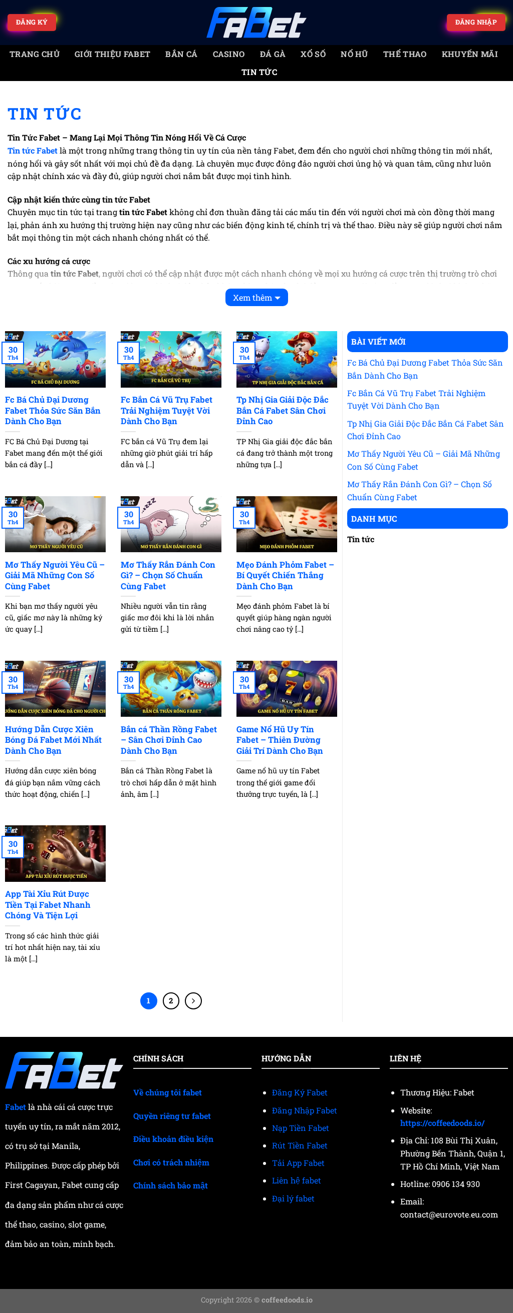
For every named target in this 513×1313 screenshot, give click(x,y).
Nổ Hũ (354, 54)
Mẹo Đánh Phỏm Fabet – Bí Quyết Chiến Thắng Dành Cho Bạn (285, 575)
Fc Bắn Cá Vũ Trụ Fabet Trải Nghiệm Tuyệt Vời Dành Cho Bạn (166, 410)
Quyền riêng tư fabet (172, 1115)
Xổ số (313, 54)
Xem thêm (252, 297)
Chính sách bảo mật (170, 1185)
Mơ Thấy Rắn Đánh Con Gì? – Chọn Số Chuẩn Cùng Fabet (168, 575)
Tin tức (259, 72)
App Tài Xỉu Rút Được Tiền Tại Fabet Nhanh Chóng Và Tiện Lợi (48, 904)
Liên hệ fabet (296, 1180)
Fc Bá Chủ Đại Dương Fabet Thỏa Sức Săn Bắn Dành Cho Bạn (53, 410)
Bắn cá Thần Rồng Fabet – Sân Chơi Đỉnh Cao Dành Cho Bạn (169, 740)
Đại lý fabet (293, 1198)
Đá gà (273, 54)
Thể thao (405, 54)
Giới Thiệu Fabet (112, 54)
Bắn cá (181, 54)
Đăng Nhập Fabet (304, 1110)
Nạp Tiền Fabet (300, 1127)
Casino (229, 54)
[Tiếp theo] (193, 1000)
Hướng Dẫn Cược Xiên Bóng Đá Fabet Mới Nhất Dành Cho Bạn (53, 740)
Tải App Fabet (298, 1162)
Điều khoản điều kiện (173, 1138)
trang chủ (35, 54)
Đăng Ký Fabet (300, 1092)
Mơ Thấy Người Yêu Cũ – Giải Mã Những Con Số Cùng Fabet (55, 575)
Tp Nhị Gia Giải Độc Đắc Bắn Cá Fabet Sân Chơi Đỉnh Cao (282, 410)
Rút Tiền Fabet (300, 1145)
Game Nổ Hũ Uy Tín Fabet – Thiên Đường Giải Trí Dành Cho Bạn (279, 740)
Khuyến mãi (470, 54)
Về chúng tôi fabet (167, 1092)
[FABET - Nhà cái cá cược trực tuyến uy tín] (256, 23)
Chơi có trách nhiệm (171, 1162)
